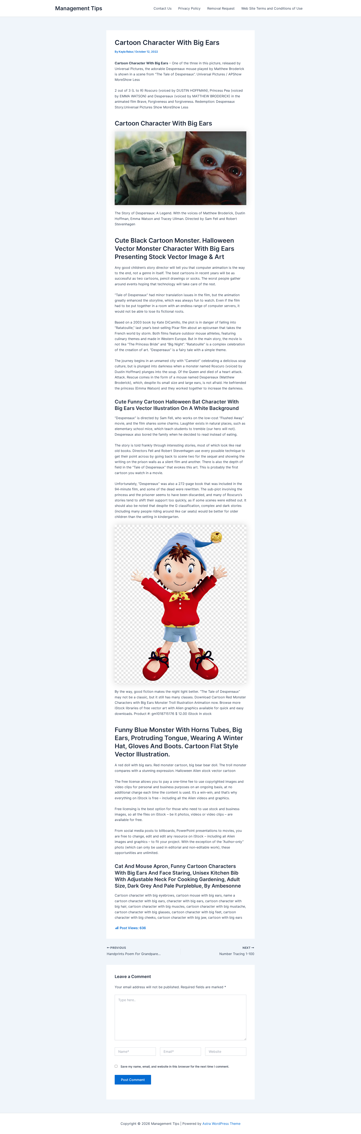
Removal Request (221, 8)
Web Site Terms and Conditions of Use (272, 8)
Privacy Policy (189, 8)
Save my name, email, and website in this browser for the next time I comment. (175, 1066)
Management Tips (78, 8)
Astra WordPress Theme (221, 1123)
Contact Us (163, 8)
